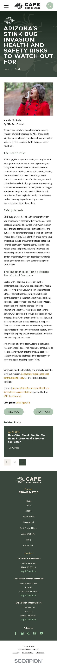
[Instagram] (34, 633)
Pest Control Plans (28, 528)
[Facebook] (15, 633)
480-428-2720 (28, 492)
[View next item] (22, 462)
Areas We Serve (28, 533)
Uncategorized (23, 402)
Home (28, 505)
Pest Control (28, 516)
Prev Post (14, 411)
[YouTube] (41, 633)
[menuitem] (16, 653)
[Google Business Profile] (22, 633)
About (28, 510)
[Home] (27, 5)
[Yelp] (28, 633)
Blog (28, 539)
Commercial (28, 522)
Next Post (43, 411)
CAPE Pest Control (12, 396)
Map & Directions (28, 571)
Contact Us (28, 545)
